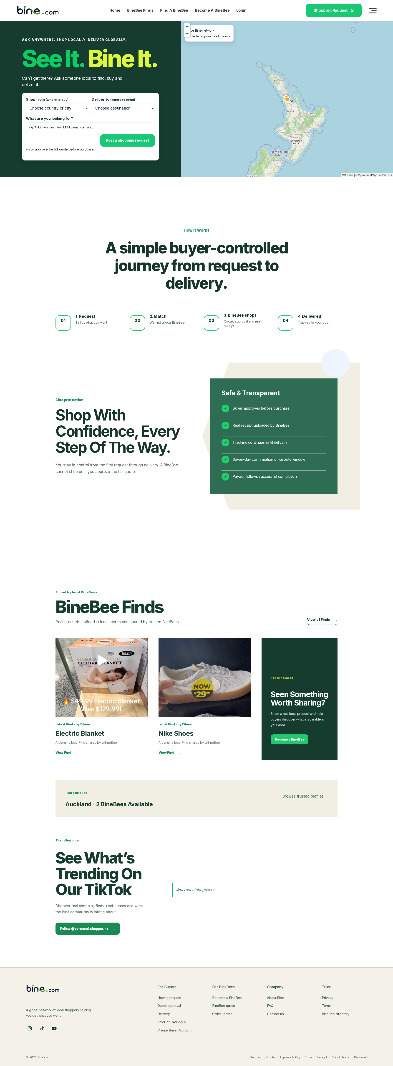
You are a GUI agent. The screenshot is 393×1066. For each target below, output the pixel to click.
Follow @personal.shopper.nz (87, 929)
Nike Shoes (176, 733)
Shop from (47, 99)
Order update (222, 1014)
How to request (169, 998)
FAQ (270, 1005)
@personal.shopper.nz (195, 889)
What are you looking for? (49, 118)
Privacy (327, 998)
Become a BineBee (289, 739)
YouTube (54, 1029)
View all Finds (322, 619)
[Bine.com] (38, 6)
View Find (66, 752)
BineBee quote (223, 1005)
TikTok (41, 1029)
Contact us (275, 1014)
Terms (327, 1005)
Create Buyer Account (174, 1030)
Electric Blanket (79, 733)
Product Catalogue (171, 1022)
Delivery (163, 1014)
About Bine (275, 998)
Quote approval (169, 1005)
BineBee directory (335, 1014)
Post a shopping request (127, 140)
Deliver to (113, 99)
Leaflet (349, 175)
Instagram (29, 1029)
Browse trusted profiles (305, 796)
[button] (187, 26)
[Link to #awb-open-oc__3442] (373, 10)
